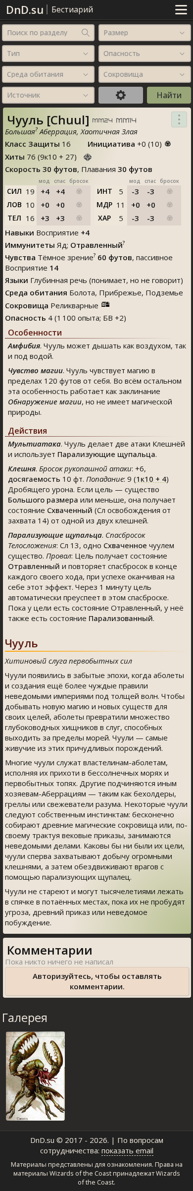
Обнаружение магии (45, 401)
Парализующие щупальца (106, 454)
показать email (127, 1150)
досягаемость (34, 479)
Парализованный (121, 618)
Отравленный (34, 566)
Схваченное (125, 545)
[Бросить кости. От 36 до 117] (88, 155)
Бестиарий (72, 9)
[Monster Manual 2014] (126, 121)
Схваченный (70, 510)
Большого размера (43, 500)
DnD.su (25, 9)
